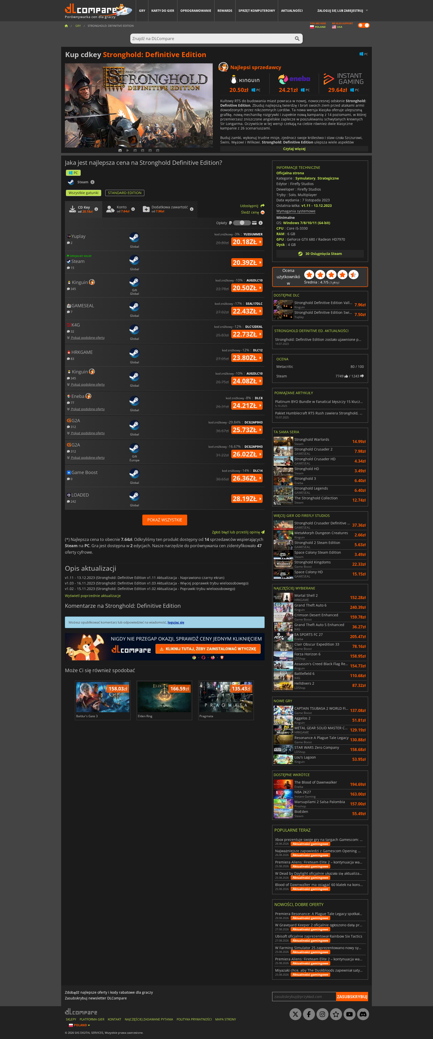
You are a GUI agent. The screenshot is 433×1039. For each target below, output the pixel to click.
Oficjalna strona (290, 173)
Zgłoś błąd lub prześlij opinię (236, 532)
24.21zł (246, 405)
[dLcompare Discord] (362, 1014)
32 (72, 331)
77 (72, 402)
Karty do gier (162, 11)
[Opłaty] (242, 222)
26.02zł (246, 454)
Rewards (225, 11)
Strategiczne (328, 178)
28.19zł (246, 498)
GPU (280, 239)
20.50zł (246, 287)
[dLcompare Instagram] (321, 1014)
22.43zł (246, 311)
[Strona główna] (66, 26)
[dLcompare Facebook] (307, 1014)
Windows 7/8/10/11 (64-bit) (306, 222)
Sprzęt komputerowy (257, 11)
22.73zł (246, 334)
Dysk (280, 244)
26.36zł (246, 478)
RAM (280, 233)
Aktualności (292, 11)
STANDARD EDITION (125, 192)
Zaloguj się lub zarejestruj (340, 11)
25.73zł (246, 429)
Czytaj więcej (294, 148)
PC (76, 172)
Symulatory (305, 178)
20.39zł (246, 262)
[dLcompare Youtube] (348, 1014)
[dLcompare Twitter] (294, 1014)
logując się (176, 622)
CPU (280, 228)
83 (72, 358)
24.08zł (246, 381)
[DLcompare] (81, 1011)
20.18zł (246, 241)
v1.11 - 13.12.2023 (316, 205)
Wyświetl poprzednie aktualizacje (93, 595)
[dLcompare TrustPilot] (335, 1014)
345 (73, 288)
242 (73, 501)
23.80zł (246, 357)
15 (72, 267)
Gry (142, 11)
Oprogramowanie (195, 11)
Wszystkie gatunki (83, 192)
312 (73, 426)
